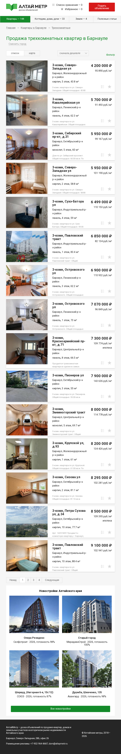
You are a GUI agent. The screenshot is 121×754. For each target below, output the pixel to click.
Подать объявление (102, 7)
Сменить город (17, 43)
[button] (73, 53)
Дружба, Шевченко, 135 (87, 692)
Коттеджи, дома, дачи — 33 (50, 18)
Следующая (52, 580)
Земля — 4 (81, 18)
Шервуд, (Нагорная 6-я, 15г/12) (34, 692)
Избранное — (73, 9)
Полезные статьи (107, 18)
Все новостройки (60, 708)
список (15, 53)
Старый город (87, 637)
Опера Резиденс (34, 637)
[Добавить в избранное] (109, 87)
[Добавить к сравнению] (102, 87)
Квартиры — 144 (15, 18)
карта (32, 53)
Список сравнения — (69, 4)
